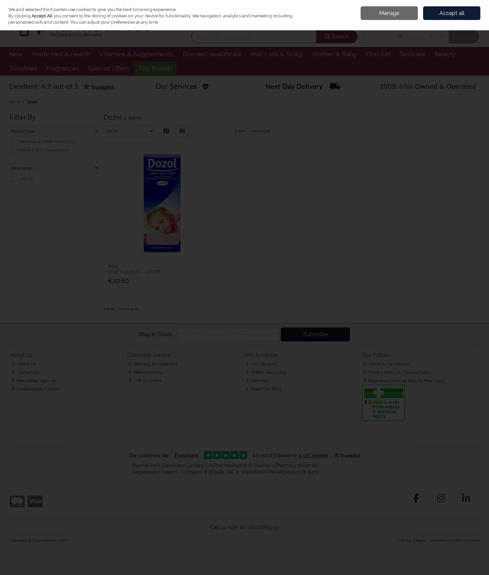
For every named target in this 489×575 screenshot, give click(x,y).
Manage (389, 13)
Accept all (451, 13)
